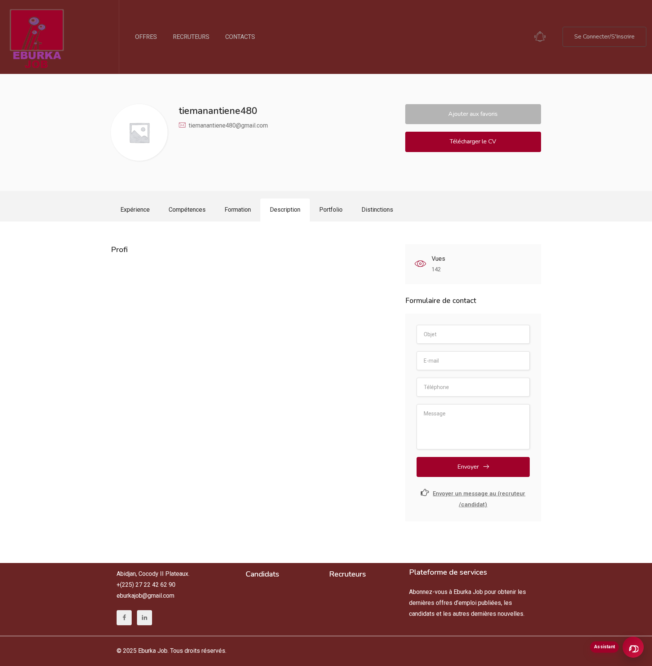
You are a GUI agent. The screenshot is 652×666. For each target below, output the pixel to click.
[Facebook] (124, 617)
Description (285, 209)
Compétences (187, 209)
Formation (238, 209)
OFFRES (146, 36)
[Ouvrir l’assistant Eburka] (633, 647)
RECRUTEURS (191, 36)
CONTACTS (240, 36)
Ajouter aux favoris (473, 114)
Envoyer (468, 467)
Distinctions (377, 209)
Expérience (135, 209)
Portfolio (331, 209)
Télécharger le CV (473, 141)
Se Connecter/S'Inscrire (604, 36)
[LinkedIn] (144, 617)
